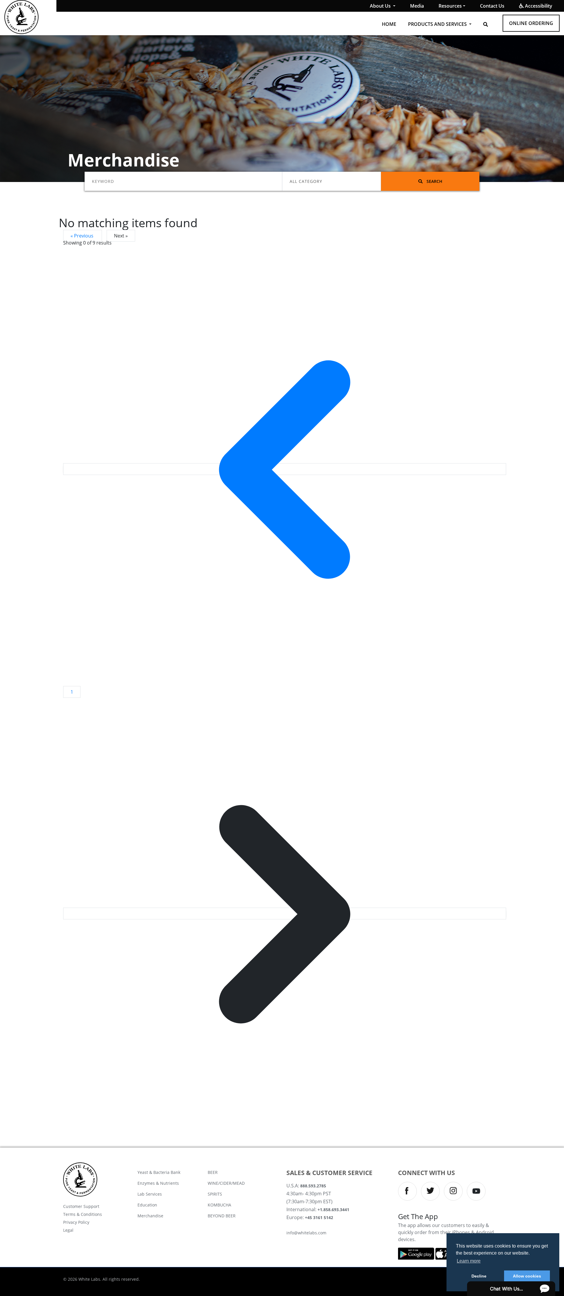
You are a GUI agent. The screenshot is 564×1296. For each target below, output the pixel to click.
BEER (213, 1172)
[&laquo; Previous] (284, 469)
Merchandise (150, 1216)
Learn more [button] (469, 1260)
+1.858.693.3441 (333, 1209)
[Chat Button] (511, 1288)
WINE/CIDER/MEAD (226, 1183)
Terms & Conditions (82, 1214)
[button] (485, 24)
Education (147, 1205)
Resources (450, 6)
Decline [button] (478, 1276)
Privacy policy (76, 1222)
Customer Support (81, 1206)
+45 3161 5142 (319, 1217)
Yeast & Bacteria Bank (158, 1172)
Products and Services (438, 24)
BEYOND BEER (222, 1216)
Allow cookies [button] (527, 1276)
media (417, 6)
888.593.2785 (313, 1186)
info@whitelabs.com (306, 1233)
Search (433, 181)
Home (389, 24)
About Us (381, 6)
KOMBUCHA (219, 1205)
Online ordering (531, 23)
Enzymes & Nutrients (158, 1183)
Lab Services (149, 1194)
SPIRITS (215, 1194)
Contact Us (492, 6)
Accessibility (538, 6)
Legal (68, 1230)
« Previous (82, 235)
